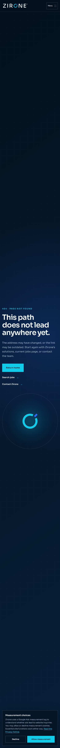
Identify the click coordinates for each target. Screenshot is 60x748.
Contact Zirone (12, 384)
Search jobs (10, 377)
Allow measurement (40, 739)
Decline (15, 739)
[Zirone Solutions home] (15, 5)
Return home (13, 367)
